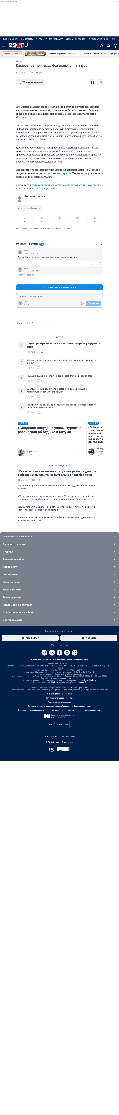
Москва (21, 117)
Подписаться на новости (17, 536)
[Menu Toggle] (3, 46)
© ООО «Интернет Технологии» (59, 742)
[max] (67, 653)
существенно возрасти (57, 173)
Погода (40, 39)
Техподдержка (12, 597)
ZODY (106, 39)
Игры (114, 39)
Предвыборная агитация (17, 604)
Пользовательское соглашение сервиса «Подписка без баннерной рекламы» (59, 706)
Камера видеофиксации (29, 208)
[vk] (52, 653)
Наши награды (11, 582)
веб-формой (81, 682)
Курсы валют (95, 39)
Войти (26, 304)
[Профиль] (115, 46)
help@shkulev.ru (52, 682)
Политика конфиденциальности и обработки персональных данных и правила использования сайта (60, 710)
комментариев (32, 82)
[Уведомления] (108, 46)
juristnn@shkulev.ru (88, 680)
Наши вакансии (12, 589)
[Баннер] (35, 53)
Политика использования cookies (59, 698)
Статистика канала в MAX (18, 612)
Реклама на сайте (13, 559)
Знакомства (27, 39)
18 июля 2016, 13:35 (24, 72)
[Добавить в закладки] (92, 82)
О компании (10, 574)
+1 (91, 263)
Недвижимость (10, 39)
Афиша (69, 39)
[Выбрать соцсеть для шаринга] (100, 82)
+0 (91, 280)
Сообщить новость (14, 544)
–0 (99, 263)
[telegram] (44, 653)
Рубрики (8, 551)
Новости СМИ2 (25, 323)
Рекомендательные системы (59, 702)
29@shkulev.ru (72, 678)
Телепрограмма (54, 39)
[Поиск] (101, 46)
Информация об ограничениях (59, 694)
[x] (74, 653)
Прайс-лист (10, 566)
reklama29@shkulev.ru (80, 688)
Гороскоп (80, 39)
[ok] (59, 653)
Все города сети (12, 619)
